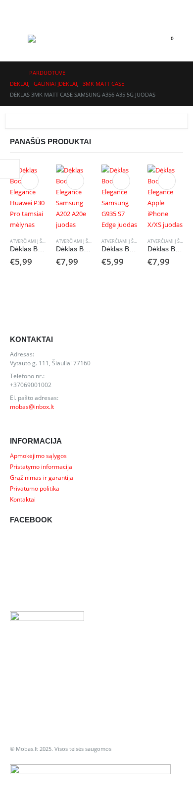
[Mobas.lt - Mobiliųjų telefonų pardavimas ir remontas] (47, 39)
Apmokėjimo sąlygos (38, 455)
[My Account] (18, 8)
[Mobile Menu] (19, 38)
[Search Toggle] (144, 38)
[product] (28, 197)
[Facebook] (173, 7)
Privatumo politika (34, 488)
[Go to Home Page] (12, 72)
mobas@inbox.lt (32, 406)
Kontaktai (23, 499)
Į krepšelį (30, 181)
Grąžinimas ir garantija (41, 477)
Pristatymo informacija (41, 466)
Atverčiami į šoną (31, 241)
